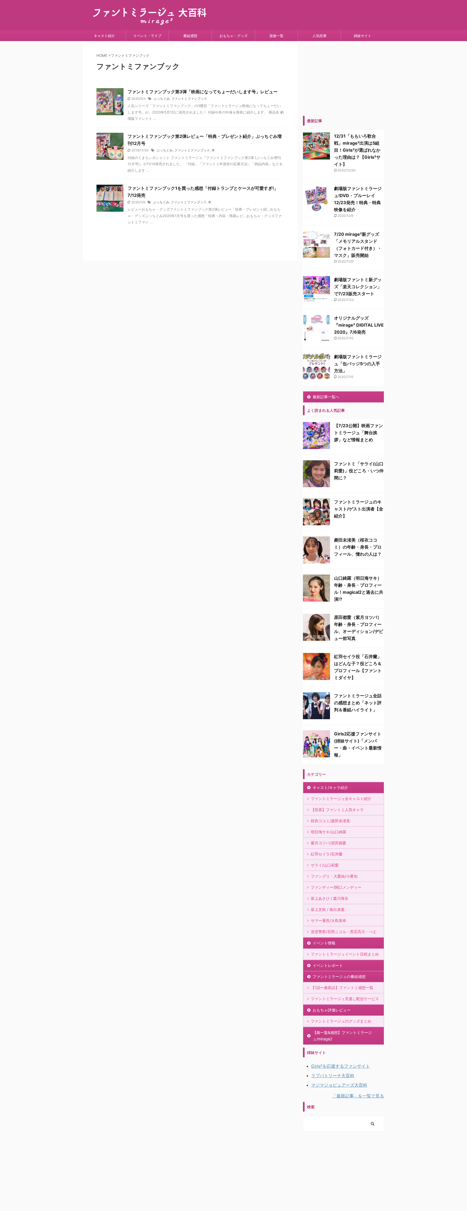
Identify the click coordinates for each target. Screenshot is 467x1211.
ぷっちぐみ (162, 99)
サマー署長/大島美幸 (328, 920)
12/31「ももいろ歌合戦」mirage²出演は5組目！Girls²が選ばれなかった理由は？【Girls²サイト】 (357, 150)
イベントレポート (328, 965)
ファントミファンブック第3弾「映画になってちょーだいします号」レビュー (203, 91)
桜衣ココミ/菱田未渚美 (330, 820)
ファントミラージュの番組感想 (339, 976)
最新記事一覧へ (326, 396)
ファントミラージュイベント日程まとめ (345, 954)
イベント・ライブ (147, 36)
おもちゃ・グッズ (233, 36)
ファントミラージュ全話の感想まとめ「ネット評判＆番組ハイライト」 (358, 702)
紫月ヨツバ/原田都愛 (328, 843)
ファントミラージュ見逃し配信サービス (345, 998)
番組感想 (190, 36)
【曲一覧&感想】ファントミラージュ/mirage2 (342, 1035)
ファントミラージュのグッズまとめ (341, 1021)
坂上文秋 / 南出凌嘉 (328, 909)
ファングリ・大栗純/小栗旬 (334, 876)
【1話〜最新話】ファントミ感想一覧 (342, 987)
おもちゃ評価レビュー (332, 1010)
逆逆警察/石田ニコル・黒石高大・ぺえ (343, 931)
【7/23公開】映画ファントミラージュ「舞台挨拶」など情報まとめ (358, 432)
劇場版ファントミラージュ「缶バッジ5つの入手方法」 (358, 363)
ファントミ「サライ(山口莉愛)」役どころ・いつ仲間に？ (358, 470)
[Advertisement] (343, 77)
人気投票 (319, 36)
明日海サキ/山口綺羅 (328, 832)
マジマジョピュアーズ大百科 (339, 1085)
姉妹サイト (362, 36)
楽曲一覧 (276, 36)
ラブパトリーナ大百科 (332, 1075)
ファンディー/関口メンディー (336, 887)
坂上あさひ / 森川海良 (329, 898)
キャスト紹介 (104, 36)
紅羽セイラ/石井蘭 (326, 854)
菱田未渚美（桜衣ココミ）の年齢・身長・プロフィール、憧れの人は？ (358, 547)
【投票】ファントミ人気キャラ (337, 809)
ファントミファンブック (189, 99)
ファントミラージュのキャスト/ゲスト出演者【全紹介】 (358, 509)
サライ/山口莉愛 (325, 865)
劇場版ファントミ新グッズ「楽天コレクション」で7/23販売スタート (358, 286)
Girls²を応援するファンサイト (340, 1066)
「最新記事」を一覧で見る (358, 1096)
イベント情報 (324, 943)
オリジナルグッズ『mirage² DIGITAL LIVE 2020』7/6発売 (359, 325)
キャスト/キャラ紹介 (330, 787)
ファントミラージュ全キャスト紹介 (341, 798)
